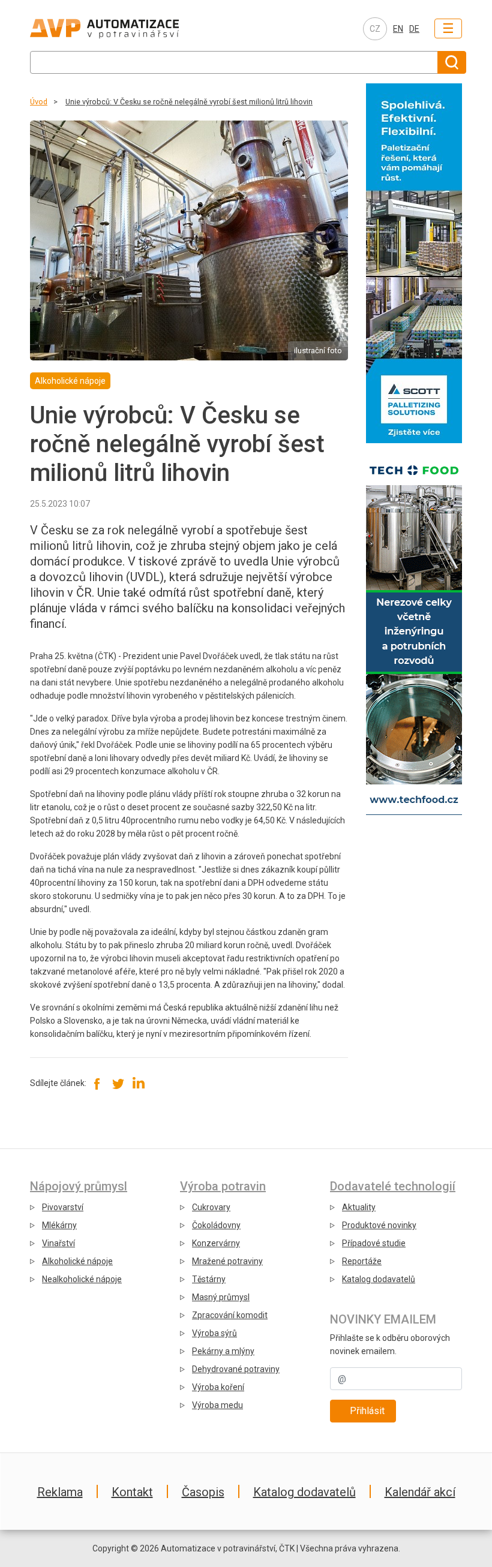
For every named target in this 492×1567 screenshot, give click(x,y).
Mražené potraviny (227, 1261)
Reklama (60, 1492)
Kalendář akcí (420, 1492)
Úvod (38, 101)
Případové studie (374, 1243)
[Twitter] (118, 1083)
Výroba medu (217, 1405)
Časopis (203, 1492)
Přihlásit (367, 1410)
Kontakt (132, 1492)
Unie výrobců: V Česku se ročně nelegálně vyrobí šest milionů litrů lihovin (189, 101)
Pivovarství (62, 1207)
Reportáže (362, 1261)
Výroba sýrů (214, 1333)
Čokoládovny (216, 1225)
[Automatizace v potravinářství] (129, 28)
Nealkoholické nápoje (82, 1279)
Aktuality (359, 1207)
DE (414, 29)
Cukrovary (211, 1207)
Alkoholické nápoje (77, 1261)
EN (398, 29)
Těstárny (209, 1279)
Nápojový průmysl (78, 1186)
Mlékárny (59, 1225)
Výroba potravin (223, 1186)
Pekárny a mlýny (223, 1351)
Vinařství (58, 1243)
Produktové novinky (379, 1225)
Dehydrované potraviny (236, 1369)
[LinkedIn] (138, 1083)
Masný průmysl (221, 1297)
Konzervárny (216, 1243)
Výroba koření (218, 1387)
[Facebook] (97, 1083)
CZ (375, 29)
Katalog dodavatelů (378, 1279)
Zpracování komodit (230, 1315)
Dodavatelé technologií (392, 1186)
